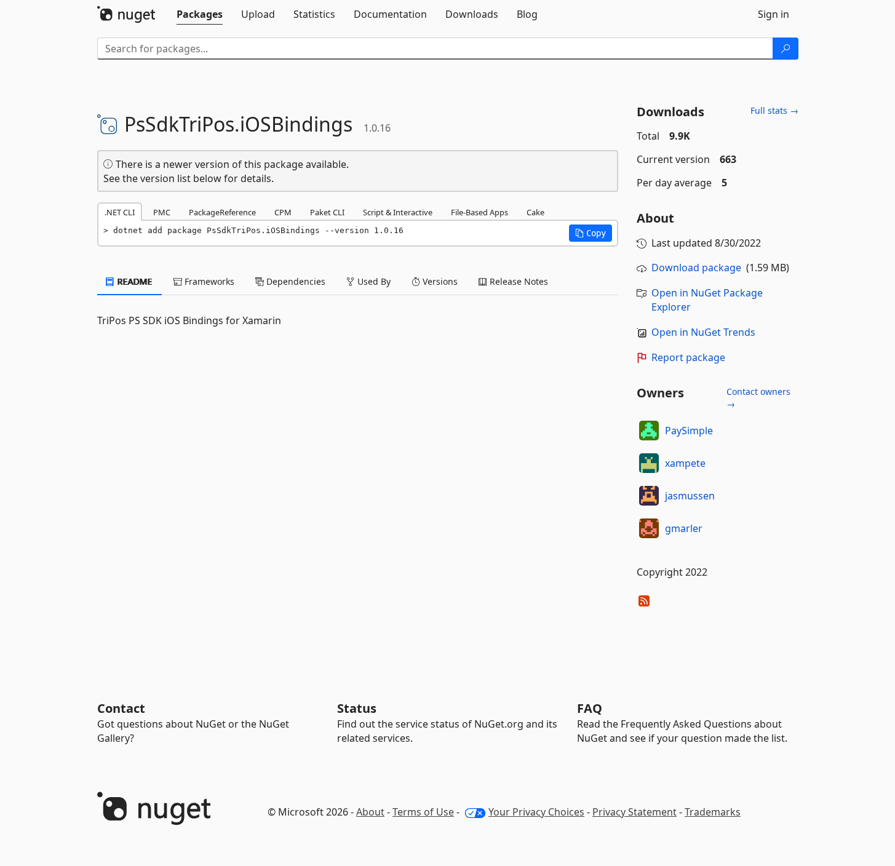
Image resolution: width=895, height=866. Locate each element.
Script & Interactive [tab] (397, 212)
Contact (121, 708)
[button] (590, 233)
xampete (685, 463)
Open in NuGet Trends (703, 332)
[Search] (785, 49)
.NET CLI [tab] (120, 212)
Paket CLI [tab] (327, 212)
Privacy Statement (634, 812)
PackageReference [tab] (222, 212)
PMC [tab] (161, 212)
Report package (688, 357)
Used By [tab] (373, 281)
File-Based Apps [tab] (479, 212)
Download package (696, 267)
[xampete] (649, 463)
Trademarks (713, 812)
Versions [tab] (439, 281)
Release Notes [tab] (517, 281)
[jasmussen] (649, 496)
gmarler (683, 528)
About (370, 812)
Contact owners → (758, 398)
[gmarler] (649, 528)
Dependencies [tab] (294, 281)
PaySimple (689, 430)
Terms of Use (423, 812)
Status (356, 708)
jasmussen (690, 496)
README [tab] (134, 281)
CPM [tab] (283, 212)
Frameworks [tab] (208, 281)
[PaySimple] (649, 430)
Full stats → (774, 110)
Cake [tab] (535, 212)
